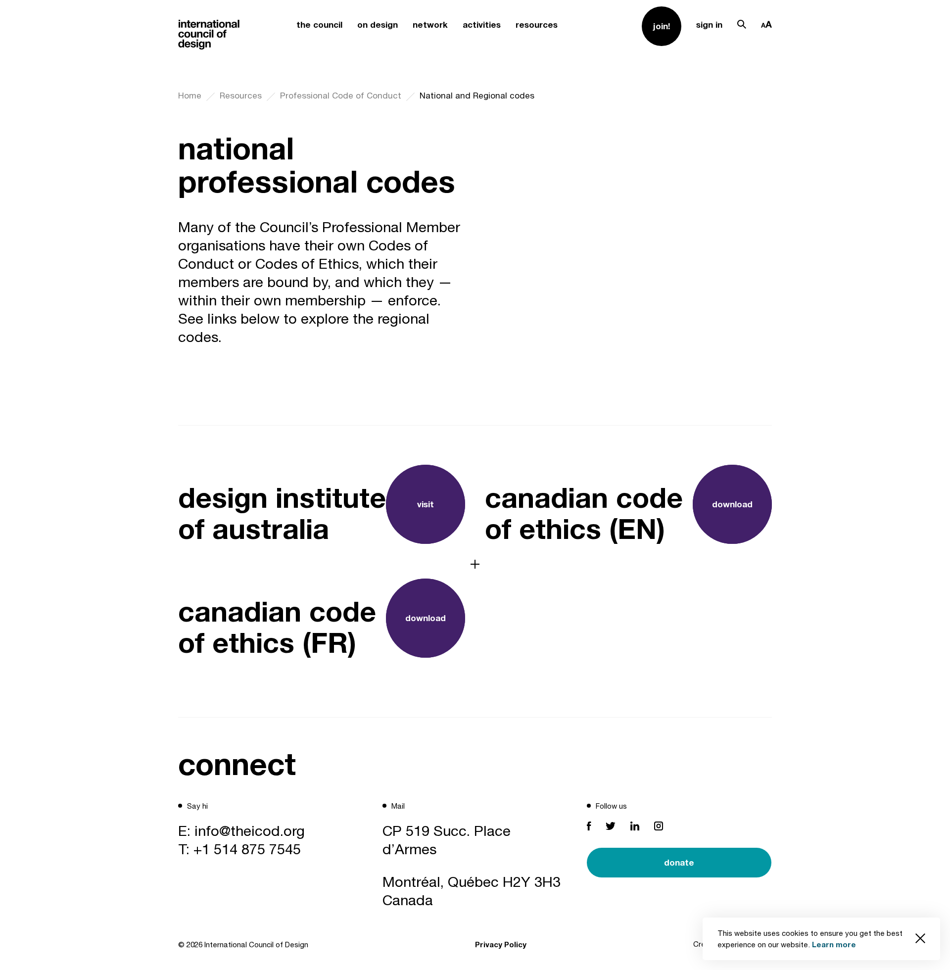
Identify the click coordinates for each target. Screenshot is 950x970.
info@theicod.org (249, 830)
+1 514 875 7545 (247, 848)
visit (425, 504)
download (732, 504)
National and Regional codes (477, 95)
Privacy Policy (500, 944)
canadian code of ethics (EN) (584, 512)
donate (679, 862)
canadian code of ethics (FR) (277, 626)
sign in (709, 24)
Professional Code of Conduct (340, 95)
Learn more (834, 944)
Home (189, 95)
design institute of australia (282, 512)
